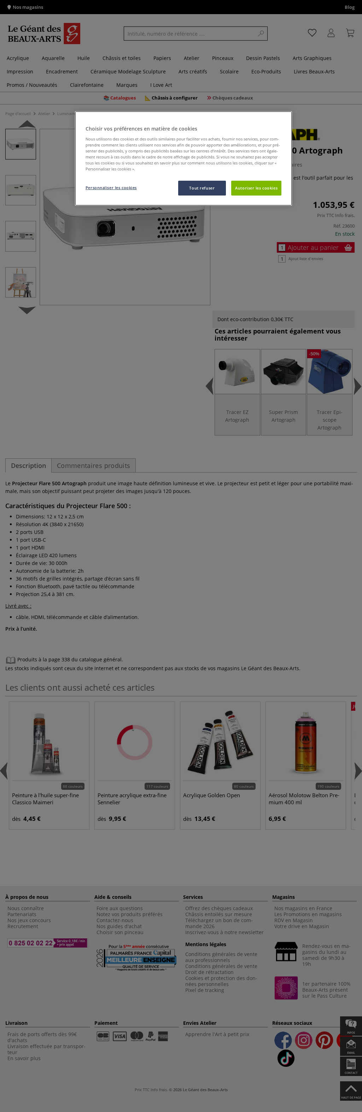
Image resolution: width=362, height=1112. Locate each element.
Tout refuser (202, 188)
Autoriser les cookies (256, 188)
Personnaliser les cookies (111, 187)
